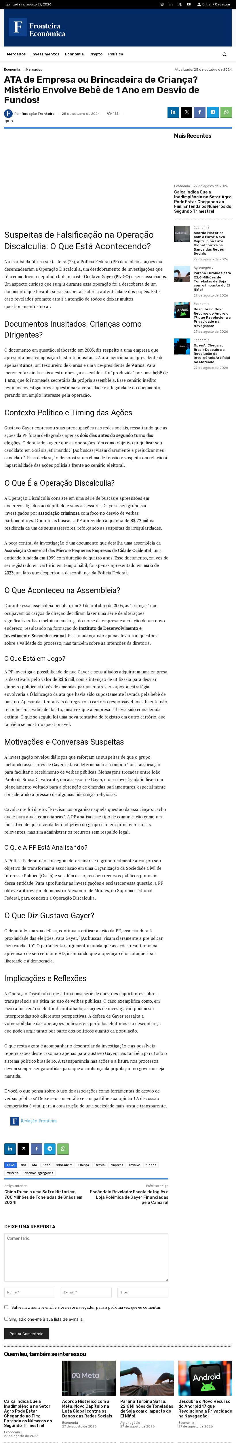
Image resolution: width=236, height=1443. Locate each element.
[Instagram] (161, 4)
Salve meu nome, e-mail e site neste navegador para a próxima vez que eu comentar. (86, 1307)
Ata (34, 1165)
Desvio (100, 1165)
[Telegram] (213, 112)
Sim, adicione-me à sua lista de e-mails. (45, 1319)
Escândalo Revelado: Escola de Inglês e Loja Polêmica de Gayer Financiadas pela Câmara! (129, 1197)
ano (23, 1165)
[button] (224, 54)
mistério (13, 1173)
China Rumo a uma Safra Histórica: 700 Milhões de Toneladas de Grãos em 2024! (43, 1197)
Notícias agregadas (38, 1173)
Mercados (34, 69)
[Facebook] (199, 112)
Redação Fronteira (38, 113)
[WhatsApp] (226, 112)
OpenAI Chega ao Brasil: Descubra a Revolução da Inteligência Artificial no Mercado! (212, 353)
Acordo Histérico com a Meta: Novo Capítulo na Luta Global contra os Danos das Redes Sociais (209, 243)
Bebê (46, 1165)
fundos (151, 1165)
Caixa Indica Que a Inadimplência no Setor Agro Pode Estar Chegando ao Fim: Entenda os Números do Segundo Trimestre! (203, 202)
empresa (117, 1165)
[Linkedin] (170, 4)
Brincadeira (64, 1165)
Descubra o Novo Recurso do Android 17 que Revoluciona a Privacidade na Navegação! (212, 317)
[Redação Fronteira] (9, 113)
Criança (83, 1165)
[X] (180, 4)
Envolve (134, 1165)
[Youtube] (188, 4)
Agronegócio (204, 268)
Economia (12, 69)
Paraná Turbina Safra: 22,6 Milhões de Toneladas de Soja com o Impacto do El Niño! (213, 281)
